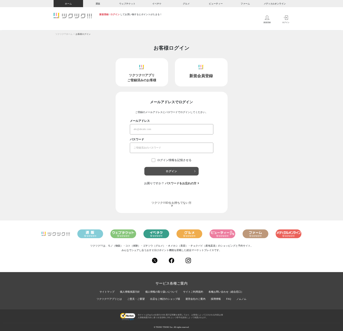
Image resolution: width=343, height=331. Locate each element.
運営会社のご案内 (195, 299)
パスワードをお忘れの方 (181, 183)
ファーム (245, 3)
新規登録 (104, 14)
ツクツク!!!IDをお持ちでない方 (171, 202)
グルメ (186, 3)
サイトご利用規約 (193, 291)
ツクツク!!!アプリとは (109, 299)
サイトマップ (107, 291)
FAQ (228, 299)
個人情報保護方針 (130, 291)
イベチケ (156, 3)
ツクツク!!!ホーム (64, 34)
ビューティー (216, 3)
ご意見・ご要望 (136, 299)
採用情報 (216, 299)
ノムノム (241, 299)
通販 (98, 3)
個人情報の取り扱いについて (161, 291)
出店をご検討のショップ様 (165, 299)
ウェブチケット (127, 3)
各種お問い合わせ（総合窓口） (225, 291)
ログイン (115, 14)
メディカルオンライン (275, 3)
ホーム (68, 3)
